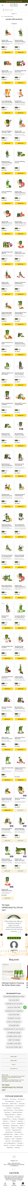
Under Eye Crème (8, 1110)
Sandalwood (20, 1123)
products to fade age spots (14, 1021)
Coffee (16, 1134)
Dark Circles (10, 1116)
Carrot (13, 1123)
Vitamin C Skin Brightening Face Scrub (7, 222)
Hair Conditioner (16, 1141)
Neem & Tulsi (5, 1123)
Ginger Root (10, 1147)
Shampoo (6, 1138)
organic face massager (14, 1040)
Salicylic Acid (8, 1132)
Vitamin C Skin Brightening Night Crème (20, 222)
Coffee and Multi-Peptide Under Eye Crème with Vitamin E (20, 677)
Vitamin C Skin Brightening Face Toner (20, 132)
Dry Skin (17, 1116)
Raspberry (6, 1127)
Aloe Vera (20, 1121)
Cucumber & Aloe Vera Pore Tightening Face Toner (20, 616)
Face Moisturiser (9, 1101)
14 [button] (15, 953)
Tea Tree (8, 1130)
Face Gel (18, 1101)
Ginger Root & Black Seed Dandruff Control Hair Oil (7, 525)
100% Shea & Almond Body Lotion (20, 738)
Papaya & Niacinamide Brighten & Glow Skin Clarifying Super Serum (7, 313)
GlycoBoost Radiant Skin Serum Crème (20, 71)
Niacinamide (17, 1132)
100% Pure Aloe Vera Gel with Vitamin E (7, 373)
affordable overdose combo (14, 1036)
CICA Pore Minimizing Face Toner (7, 192)
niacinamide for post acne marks (14, 1003)
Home (2, 16)
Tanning (14, 1119)
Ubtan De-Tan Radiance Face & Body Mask (7, 829)
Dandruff (19, 1143)
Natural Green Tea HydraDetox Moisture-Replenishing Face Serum (20, 41)
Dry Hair (12, 1145)
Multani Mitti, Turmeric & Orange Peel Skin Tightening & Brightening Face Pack (20, 404)
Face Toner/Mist (19, 1105)
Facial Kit (8, 1108)
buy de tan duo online (14, 1014)
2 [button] (4, 951)
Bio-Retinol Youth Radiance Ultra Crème (20, 707)
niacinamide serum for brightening (14, 1011)
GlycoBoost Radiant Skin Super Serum (7, 677)
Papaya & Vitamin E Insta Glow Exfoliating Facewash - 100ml (20, 313)
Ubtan (21, 1125)
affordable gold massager (14, 1032)
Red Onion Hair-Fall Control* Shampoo (19, 373)
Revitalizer (19, 1138)
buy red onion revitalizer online (14, 1047)
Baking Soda (14, 1125)
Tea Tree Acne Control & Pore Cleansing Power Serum (7, 556)
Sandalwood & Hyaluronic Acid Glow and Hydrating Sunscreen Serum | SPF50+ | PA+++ (20, 101)
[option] (14, 934)
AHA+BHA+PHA (8, 1134)
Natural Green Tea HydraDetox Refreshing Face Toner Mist (7, 162)
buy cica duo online (14, 1000)
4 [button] (8, 951)
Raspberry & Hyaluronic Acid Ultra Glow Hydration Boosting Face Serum (20, 283)
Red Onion (19, 1145)
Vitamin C (5, 1121)
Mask (12, 1138)
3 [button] (6, 951)
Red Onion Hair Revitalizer (5, 616)
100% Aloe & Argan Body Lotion (7, 768)
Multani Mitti (8, 1136)
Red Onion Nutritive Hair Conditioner (7, 404)
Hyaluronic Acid (16, 1130)
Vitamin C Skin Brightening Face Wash (20, 252)
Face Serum (21, 1099)
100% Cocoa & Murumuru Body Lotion (7, 738)
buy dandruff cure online (14, 1018)
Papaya (13, 1127)
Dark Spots (7, 1112)
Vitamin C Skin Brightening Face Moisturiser (5, 283)
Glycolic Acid (17, 1136)
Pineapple (19, 1127)
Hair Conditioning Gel (9, 1143)
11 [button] (24, 951)
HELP (13, 1064)
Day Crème (5, 1103)
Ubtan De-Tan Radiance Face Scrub (20, 799)
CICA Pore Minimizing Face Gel (20, 162)
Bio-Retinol (6, 1125)
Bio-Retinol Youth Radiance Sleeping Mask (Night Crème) (7, 464)
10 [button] (22, 951)
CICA (21, 1134)
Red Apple (21, 1119)
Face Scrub (13, 1099)
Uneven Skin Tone (17, 1112)
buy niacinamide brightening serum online (14, 996)
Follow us (13, 1068)
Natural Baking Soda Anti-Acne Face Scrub (20, 525)
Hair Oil (8, 1141)
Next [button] (26, 935)
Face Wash (5, 1099)
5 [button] (10, 951)
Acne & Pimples (19, 1110)
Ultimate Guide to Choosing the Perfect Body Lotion (13, 984)
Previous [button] (1, 935)
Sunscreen (21, 1103)
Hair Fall (6, 1145)
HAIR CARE (13, 1060)
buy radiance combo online (14, 1043)
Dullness (19, 1114)
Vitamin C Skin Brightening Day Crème (7, 71)
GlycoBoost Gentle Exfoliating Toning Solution (19, 647)
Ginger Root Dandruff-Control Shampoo (20, 495)
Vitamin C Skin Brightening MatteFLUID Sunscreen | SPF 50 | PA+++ (20, 192)
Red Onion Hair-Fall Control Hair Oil (19, 464)
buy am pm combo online (14, 1007)
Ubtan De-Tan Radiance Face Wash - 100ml (7, 132)
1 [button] (1, 951)
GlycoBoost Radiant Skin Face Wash (7, 647)
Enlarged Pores (6, 1119)
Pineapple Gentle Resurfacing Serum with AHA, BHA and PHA (7, 495)
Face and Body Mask (7, 1105)
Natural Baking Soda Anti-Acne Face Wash (20, 829)
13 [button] (13, 953)
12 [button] (26, 951)
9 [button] (19, 951)
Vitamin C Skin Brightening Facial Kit (19, 859)
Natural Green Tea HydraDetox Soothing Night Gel (20, 343)
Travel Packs (16, 1108)
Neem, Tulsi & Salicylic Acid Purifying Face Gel (7, 586)
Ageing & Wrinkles (10, 1114)
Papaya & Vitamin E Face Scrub (7, 343)
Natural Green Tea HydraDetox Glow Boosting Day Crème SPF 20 (7, 434)
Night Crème (13, 1103)
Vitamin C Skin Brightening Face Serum (7, 41)
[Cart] (25, 5)
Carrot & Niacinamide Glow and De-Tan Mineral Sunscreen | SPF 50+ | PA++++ (7, 101)
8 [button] (17, 951)
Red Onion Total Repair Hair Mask (7, 707)
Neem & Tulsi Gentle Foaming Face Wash (19, 556)
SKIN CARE (14, 1056)
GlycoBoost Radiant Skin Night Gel (7, 252)
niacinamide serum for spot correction (14, 1029)
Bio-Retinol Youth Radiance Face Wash (19, 434)
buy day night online (14, 1025)
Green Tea (13, 1121)
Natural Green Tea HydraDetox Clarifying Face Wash (7, 859)
